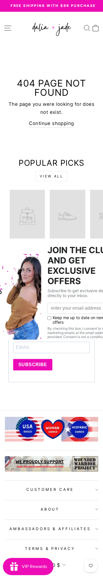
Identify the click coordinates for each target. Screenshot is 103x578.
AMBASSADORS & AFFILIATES (50, 528)
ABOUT (50, 509)
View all (52, 176)
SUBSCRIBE (32, 364)
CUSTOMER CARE (50, 489)
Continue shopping (51, 123)
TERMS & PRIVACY (50, 548)
